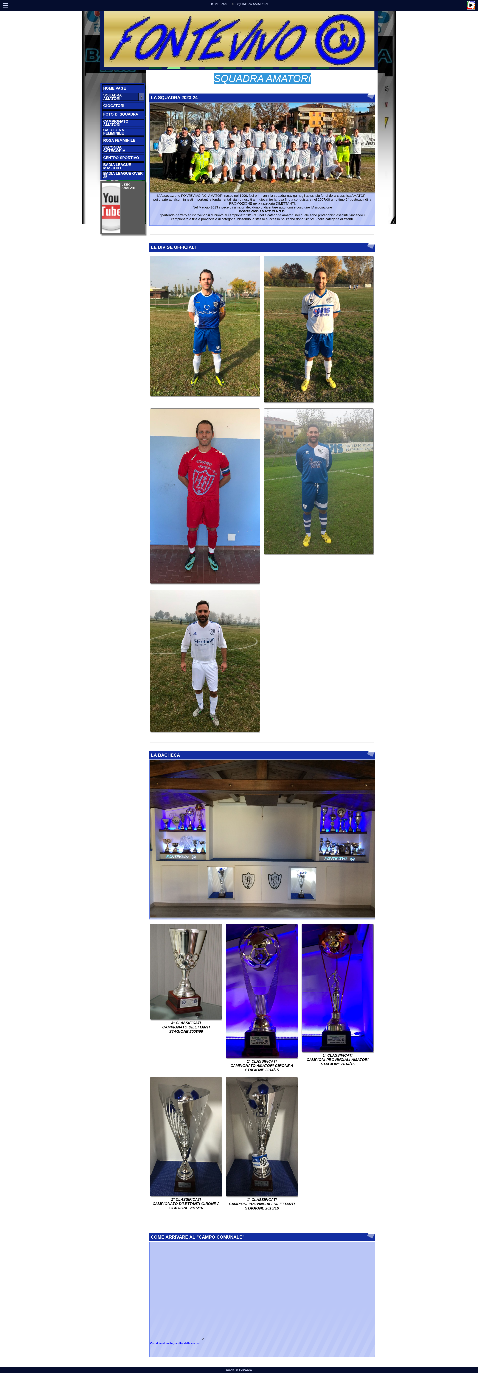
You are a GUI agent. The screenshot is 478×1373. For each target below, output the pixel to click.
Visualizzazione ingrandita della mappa (175, 1343)
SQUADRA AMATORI (251, 4)
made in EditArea (239, 1370)
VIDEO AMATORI (128, 186)
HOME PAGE (219, 4)
